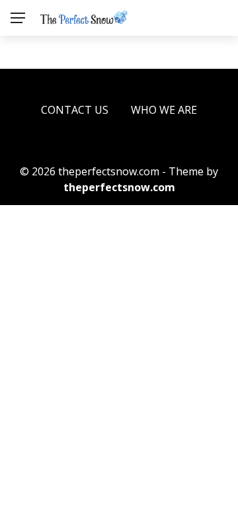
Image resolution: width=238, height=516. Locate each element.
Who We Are (164, 110)
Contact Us (74, 110)
